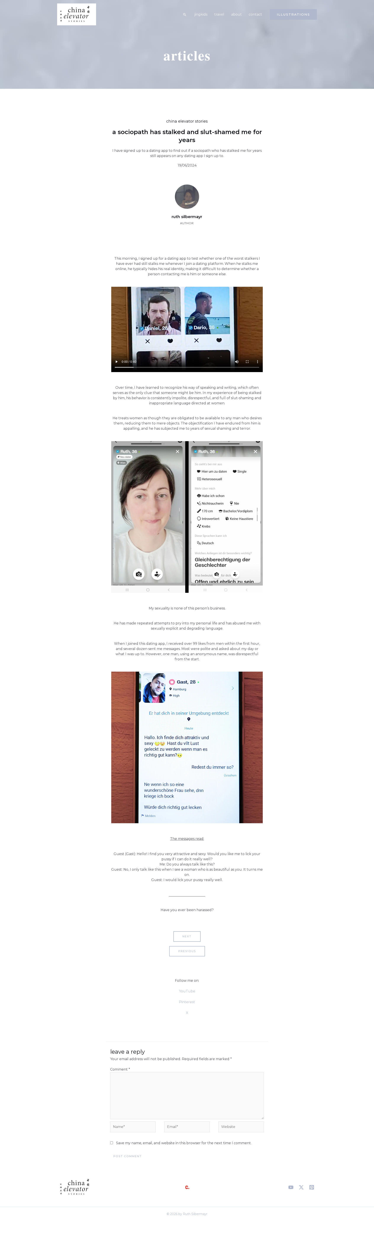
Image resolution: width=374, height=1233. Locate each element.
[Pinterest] (311, 1187)
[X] (301, 1187)
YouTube (187, 991)
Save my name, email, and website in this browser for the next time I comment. (183, 1143)
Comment (120, 1069)
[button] (185, 14)
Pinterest (187, 1002)
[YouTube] (291, 1187)
